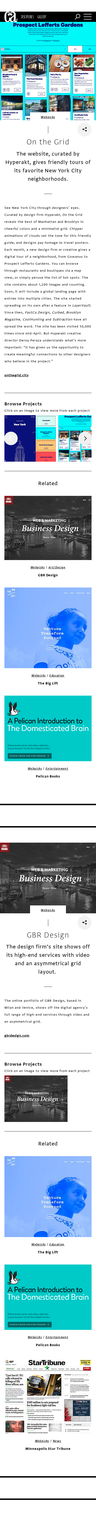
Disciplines (27, 16)
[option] (30, 438)
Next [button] (85, 438)
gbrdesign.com (16, 1035)
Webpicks (48, 117)
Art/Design (56, 567)
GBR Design (48, 575)
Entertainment (57, 769)
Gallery (42, 16)
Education (57, 675)
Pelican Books (48, 776)
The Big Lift (48, 683)
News (57, 1441)
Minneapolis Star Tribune (47, 1449)
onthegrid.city (16, 375)
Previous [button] (11, 438)
